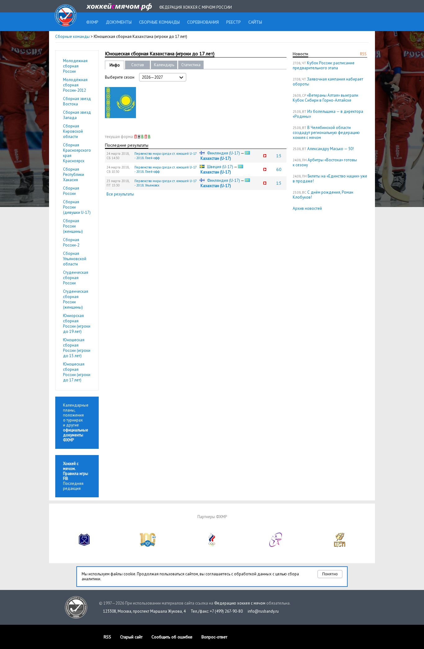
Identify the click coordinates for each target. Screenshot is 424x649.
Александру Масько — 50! (330, 148)
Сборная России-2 (71, 242)
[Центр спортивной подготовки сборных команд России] (339, 545)
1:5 (278, 156)
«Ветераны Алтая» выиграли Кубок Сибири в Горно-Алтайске (325, 98)
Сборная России (71, 191)
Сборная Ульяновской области (74, 259)
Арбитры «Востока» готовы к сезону (325, 162)
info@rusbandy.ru (263, 611)
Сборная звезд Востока (77, 101)
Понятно (330, 574)
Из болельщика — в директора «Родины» (328, 114)
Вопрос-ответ (214, 637)
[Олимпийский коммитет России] (212, 545)
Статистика (191, 64)
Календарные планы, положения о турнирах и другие (75, 423)
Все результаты (120, 194)
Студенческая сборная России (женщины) (75, 299)
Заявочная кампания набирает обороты (328, 81)
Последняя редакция (75, 476)
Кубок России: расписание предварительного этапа (323, 65)
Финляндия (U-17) (223, 153)
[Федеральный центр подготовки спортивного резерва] (276, 545)
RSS (363, 54)
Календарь (164, 64)
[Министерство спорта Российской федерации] (148, 545)
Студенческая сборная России (75, 278)
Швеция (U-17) (220, 166)
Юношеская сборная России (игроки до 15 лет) (76, 347)
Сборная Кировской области (73, 131)
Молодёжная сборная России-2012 (75, 85)
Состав (137, 64)
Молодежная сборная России (75, 66)
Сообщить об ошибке (171, 637)
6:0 (278, 169)
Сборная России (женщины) (73, 226)
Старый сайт (131, 637)
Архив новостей (307, 208)
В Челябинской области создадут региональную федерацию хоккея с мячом (326, 132)
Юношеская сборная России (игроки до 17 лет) (76, 372)
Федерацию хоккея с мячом (239, 603)
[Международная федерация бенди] (84, 545)
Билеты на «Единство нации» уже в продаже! (330, 178)
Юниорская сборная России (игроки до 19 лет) (76, 323)
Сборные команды (72, 36)
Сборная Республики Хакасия (73, 174)
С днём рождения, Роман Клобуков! (323, 195)
